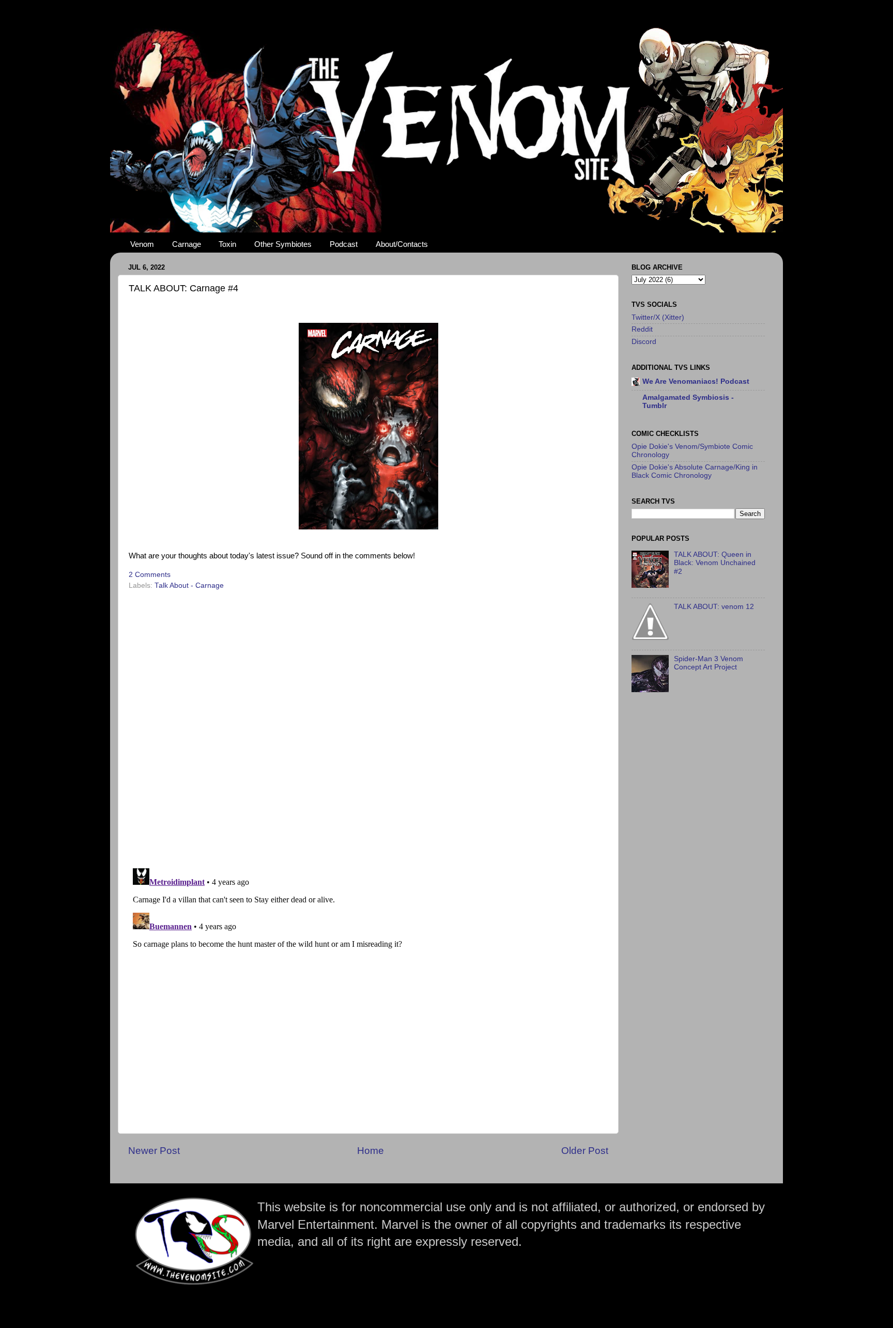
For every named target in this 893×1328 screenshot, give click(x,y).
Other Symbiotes (283, 244)
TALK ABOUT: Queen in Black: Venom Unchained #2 (715, 563)
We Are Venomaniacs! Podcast (695, 381)
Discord (644, 342)
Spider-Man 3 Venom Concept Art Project (708, 663)
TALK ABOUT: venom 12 (714, 607)
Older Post (584, 1150)
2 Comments (150, 575)
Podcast (344, 244)
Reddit (642, 329)
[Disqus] (368, 726)
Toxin (227, 244)
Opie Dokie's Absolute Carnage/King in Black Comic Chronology (695, 471)
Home (370, 1150)
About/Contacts (402, 244)
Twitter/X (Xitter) (658, 317)
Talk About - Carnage (189, 585)
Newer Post (154, 1150)
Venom (142, 244)
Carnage (186, 244)
